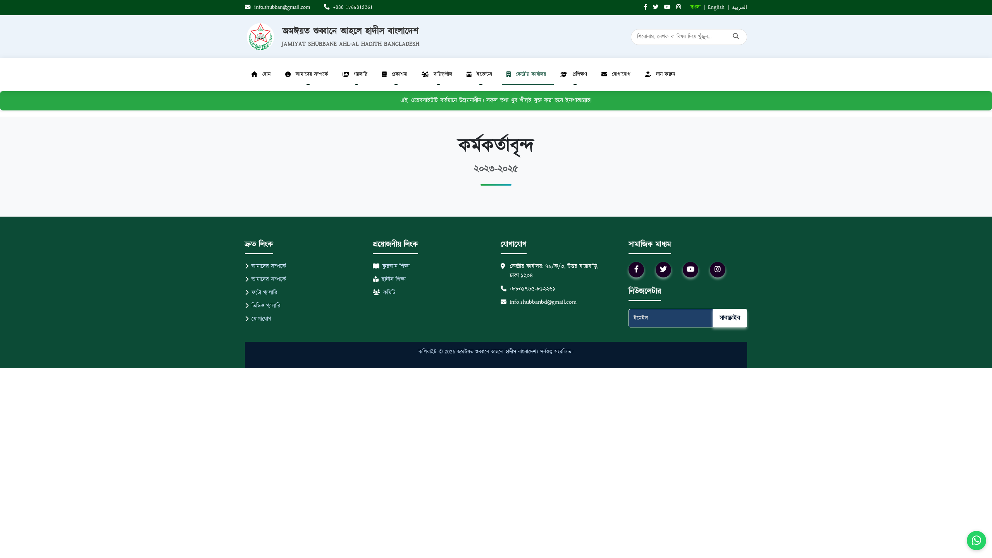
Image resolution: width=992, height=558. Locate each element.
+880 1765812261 (352, 7)
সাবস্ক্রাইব (730, 317)
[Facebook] (636, 269)
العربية (739, 7)
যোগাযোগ (621, 74)
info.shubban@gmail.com (281, 7)
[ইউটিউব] (667, 7)
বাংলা (696, 7)
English (716, 7)
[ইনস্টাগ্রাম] (678, 7)
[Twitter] (663, 269)
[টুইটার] (655, 7)
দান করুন (665, 74)
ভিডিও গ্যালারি (266, 306)
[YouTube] (690, 269)
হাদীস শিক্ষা (394, 280)
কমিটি (389, 293)
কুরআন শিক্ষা (396, 266)
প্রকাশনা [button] (399, 74)
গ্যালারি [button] (360, 74)
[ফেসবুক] (645, 7)
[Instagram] (717, 269)
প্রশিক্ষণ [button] (579, 74)
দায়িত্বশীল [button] (443, 74)
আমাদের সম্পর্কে (268, 266)
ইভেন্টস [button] (484, 74)
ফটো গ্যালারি (264, 293)
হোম (266, 74)
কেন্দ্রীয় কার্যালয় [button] (531, 74)
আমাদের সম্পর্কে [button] (312, 74)
